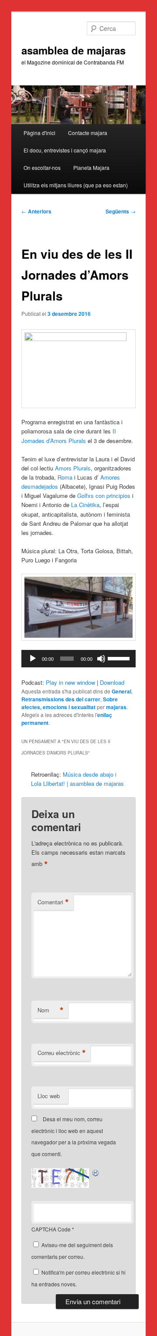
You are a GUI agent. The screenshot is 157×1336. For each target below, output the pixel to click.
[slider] (119, 658)
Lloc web (49, 1096)
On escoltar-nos (42, 167)
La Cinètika (85, 505)
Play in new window (70, 682)
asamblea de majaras (73, 50)
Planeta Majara (91, 167)
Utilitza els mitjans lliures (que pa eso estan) (76, 185)
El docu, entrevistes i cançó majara (65, 150)
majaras (116, 707)
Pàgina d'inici (39, 132)
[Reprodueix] (32, 658)
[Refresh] (96, 1173)
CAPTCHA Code (51, 1229)
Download (112, 682)
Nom (51, 1010)
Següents (121, 211)
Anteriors (36, 211)
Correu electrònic (62, 1053)
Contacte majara (87, 132)
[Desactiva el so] (101, 658)
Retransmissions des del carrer (60, 699)
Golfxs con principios (103, 495)
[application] (78, 658)
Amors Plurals (73, 468)
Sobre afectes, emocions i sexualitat (69, 703)
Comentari (53, 902)
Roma (65, 477)
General (121, 691)
